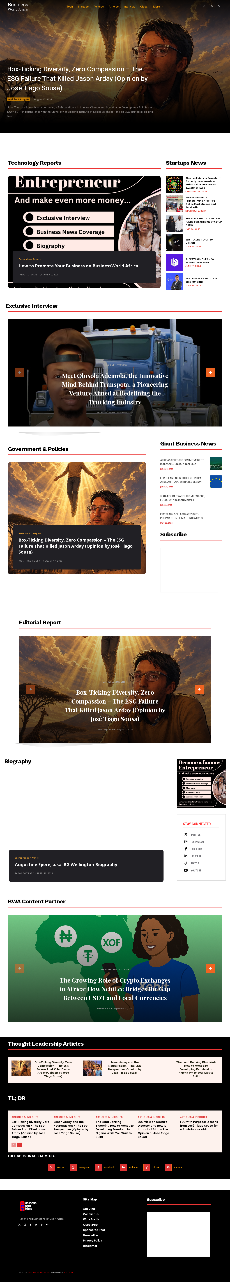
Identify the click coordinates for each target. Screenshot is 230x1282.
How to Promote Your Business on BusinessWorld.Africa (78, 266)
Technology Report (30, 259)
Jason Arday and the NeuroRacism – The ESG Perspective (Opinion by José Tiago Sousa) (124, 1067)
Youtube (196, 870)
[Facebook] (204, 7)
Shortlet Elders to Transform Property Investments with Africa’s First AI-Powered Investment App (203, 183)
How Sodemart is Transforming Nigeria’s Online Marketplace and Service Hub (200, 202)
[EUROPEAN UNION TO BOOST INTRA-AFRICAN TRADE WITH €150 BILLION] (216, 481)
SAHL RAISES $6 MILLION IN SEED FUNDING (201, 280)
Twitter (196, 834)
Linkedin (196, 856)
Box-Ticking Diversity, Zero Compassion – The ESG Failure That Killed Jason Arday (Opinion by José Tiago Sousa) (77, 78)
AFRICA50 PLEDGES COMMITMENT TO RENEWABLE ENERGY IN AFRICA (182, 462)
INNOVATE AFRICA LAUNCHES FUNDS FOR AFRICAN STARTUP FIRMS (203, 222)
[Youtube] (185, 870)
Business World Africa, (39, 1272)
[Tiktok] (185, 863)
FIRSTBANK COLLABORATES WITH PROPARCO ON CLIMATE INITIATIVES (181, 516)
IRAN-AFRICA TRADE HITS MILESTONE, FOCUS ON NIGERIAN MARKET (182, 498)
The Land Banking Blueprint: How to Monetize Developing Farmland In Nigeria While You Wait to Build (196, 1069)
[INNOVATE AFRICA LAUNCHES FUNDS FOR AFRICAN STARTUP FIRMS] (174, 223)
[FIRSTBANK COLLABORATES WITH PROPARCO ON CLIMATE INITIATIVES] (216, 517)
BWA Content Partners (115, 969)
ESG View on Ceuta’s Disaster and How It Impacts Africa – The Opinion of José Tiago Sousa (153, 1129)
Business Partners (106, 412)
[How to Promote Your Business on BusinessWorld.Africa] (84, 232)
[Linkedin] (185, 856)
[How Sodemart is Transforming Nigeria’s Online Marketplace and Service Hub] (174, 204)
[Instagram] (212, 7)
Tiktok (195, 863)
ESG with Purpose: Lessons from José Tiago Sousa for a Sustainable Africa (199, 1125)
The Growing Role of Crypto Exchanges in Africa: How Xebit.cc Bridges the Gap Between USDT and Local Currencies (115, 989)
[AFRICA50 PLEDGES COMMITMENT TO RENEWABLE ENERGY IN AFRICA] (216, 463)
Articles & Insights (18, 99)
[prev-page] (19, 372)
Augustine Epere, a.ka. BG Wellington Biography (66, 864)
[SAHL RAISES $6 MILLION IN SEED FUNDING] (174, 281)
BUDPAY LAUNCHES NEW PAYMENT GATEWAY (199, 261)
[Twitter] (185, 834)
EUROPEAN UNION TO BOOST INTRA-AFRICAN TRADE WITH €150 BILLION (181, 480)
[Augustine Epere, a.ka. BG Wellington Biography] (86, 831)
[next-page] (210, 372)
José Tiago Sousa (29, 560)
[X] (219, 7)
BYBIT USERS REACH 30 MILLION (199, 241)
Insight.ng (69, 1272)
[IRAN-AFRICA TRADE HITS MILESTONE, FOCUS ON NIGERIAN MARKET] (216, 499)
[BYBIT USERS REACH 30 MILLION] (174, 242)
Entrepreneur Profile (27, 858)
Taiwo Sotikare (28, 274)
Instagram (197, 841)
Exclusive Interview (115, 365)
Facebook (196, 849)
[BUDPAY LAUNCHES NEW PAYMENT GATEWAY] (174, 262)
